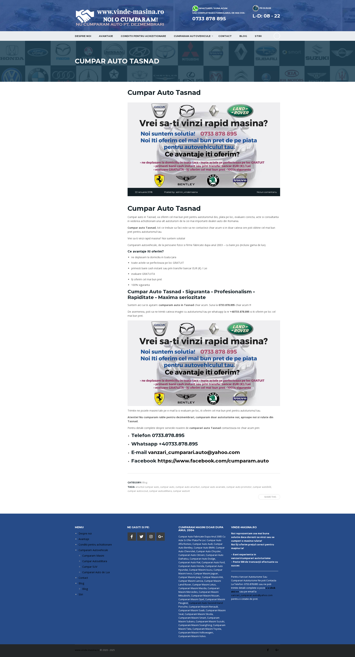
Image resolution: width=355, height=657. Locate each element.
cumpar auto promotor (239, 487)
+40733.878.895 (178, 444)
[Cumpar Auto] (204, 363)
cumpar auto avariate (213, 487)
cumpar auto (167, 487)
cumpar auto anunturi (187, 487)
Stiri (258, 36)
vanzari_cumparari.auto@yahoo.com (194, 452)
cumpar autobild (262, 487)
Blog (243, 36)
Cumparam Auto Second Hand (206, 603)
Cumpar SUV (89, 566)
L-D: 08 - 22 (266, 16)
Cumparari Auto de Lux (96, 572)
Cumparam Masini (93, 555)
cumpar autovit (181, 491)
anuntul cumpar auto (147, 487)
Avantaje (106, 36)
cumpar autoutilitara (160, 491)
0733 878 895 (209, 19)
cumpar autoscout (138, 491)
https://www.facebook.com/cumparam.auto (213, 461)
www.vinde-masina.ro (87, 650)
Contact (225, 36)
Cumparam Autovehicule (93, 550)
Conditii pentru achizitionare (143, 36)
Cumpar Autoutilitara (94, 561)
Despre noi (83, 36)
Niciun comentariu (267, 192)
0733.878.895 (168, 435)
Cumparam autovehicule (192, 36)
